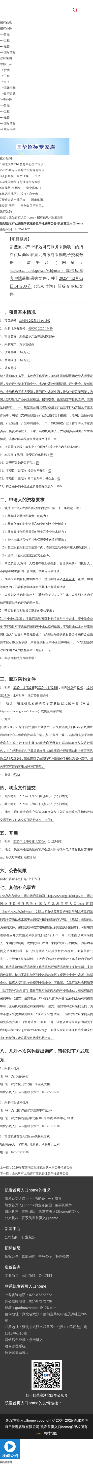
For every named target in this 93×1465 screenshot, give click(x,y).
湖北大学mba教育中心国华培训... (24, 164)
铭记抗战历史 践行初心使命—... (22, 194)
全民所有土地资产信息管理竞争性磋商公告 (40, 1173)
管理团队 (28, 1211)
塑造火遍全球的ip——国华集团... (23, 199)
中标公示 (6, 64)
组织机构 (12, 1211)
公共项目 (45, 1276)
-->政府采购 (8, 93)
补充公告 (6, 99)
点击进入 (36, 1340)
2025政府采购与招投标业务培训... (24, 170)
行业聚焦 (28, 1237)
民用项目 (28, 1276)
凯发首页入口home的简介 (25, 1199)
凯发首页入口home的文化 (58, 1211)
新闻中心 (13, 1229)
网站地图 (51, 1433)
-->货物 (5, 34)
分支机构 (12, 1218)
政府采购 (6, 58)
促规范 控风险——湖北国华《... (22, 188)
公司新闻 (12, 1237)
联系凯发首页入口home (40, 1218)
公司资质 (55, 1199)
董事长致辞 (63, 1205)
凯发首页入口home (21, 217)
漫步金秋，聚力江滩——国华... (22, 176)
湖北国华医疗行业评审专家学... (22, 182)
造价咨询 (13, 1267)
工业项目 (12, 1276)
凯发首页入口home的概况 (27, 1190)
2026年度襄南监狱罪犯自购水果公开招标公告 (42, 1167)
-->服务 (5, 46)
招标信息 (43, 217)
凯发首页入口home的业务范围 (28, 1205)
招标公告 (6, 28)
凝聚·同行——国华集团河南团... (23, 205)
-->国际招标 (8, 52)
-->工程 (5, 40)
